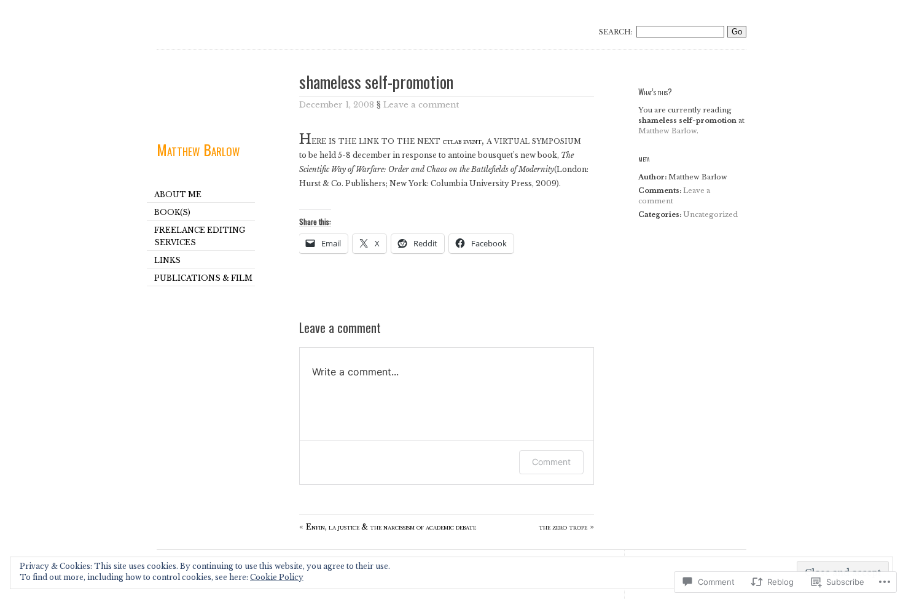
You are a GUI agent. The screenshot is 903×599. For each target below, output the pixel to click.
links (167, 260)
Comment (551, 461)
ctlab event (462, 141)
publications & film (203, 278)
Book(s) (172, 212)
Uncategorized (710, 214)
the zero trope (563, 526)
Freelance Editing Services (199, 235)
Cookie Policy (276, 577)
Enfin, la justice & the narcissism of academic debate (391, 526)
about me (177, 194)
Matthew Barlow (198, 149)
